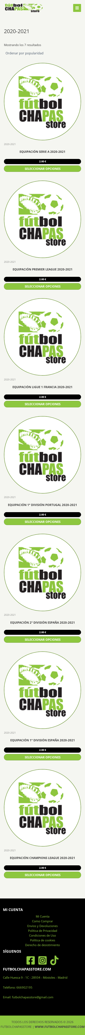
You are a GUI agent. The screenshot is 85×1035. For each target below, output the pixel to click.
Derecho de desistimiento (42, 945)
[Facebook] (30, 960)
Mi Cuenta (42, 916)
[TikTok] (54, 960)
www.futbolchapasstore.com (60, 1027)
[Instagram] (42, 960)
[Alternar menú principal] (77, 8)
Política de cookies (42, 940)
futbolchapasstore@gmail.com (32, 997)
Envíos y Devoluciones (42, 926)
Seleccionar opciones (42, 169)
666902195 (24, 987)
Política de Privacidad (42, 931)
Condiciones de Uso (42, 935)
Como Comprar (42, 921)
